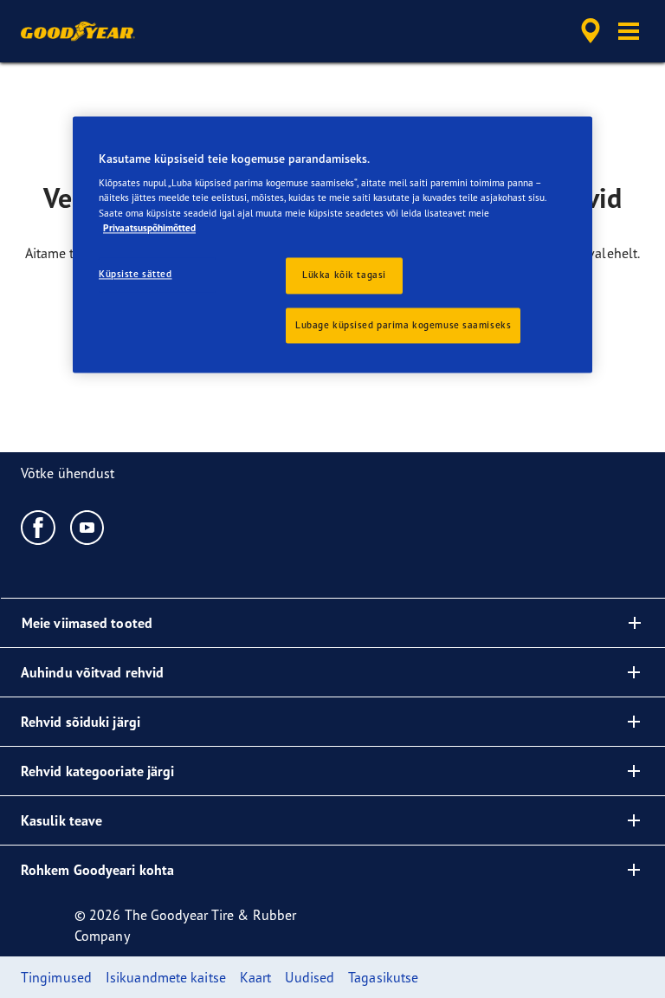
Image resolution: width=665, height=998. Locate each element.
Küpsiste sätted (135, 274)
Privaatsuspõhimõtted (149, 228)
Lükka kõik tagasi (344, 275)
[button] (628, 31)
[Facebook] (38, 526)
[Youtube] (88, 526)
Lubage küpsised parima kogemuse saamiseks (403, 325)
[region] (332, 244)
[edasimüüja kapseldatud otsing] (588, 31)
